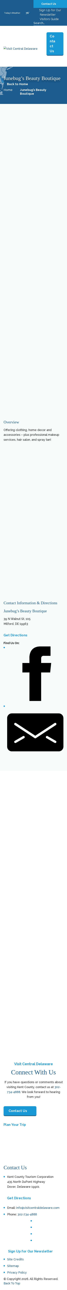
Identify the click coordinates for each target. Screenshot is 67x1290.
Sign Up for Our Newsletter (30, 1251)
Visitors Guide (49, 19)
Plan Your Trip (15, 1125)
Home (8, 90)
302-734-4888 (27, 1214)
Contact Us (49, 3)
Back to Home (17, 84)
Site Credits (15, 1259)
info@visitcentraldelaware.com (38, 1207)
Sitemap (13, 1266)
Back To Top (12, 1283)
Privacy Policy (17, 1272)
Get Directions (15, 635)
